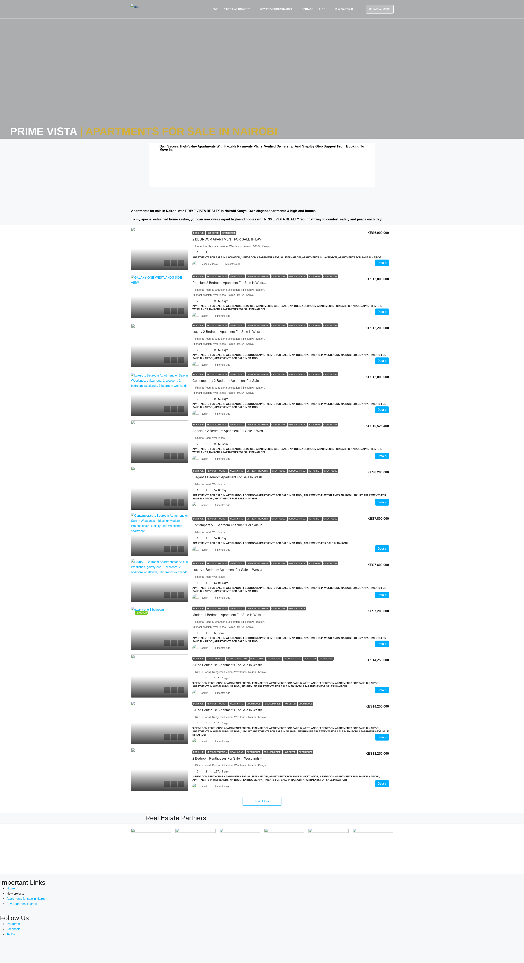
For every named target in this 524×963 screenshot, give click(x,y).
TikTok (11, 934)
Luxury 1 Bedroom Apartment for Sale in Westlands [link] (230, 570)
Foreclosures (216, 659)
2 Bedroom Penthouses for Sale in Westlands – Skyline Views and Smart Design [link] (251, 758)
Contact (307, 9)
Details (382, 262)
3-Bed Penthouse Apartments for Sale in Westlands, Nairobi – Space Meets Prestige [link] (254, 665)
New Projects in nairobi (276, 9)
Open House (229, 233)
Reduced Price (297, 276)
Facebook (13, 929)
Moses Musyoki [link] (210, 264)
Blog (322, 9)
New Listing (237, 276)
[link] (159, 248)
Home (214, 9)
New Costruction (217, 276)
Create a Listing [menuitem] (379, 9)
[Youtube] (16, 950)
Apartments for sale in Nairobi (26, 898)
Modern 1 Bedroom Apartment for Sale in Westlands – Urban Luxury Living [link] (247, 615)
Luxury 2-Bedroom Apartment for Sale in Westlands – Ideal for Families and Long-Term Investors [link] (263, 331)
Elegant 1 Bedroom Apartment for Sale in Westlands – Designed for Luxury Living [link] (252, 477)
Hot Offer (213, 233)
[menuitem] (341, 9)
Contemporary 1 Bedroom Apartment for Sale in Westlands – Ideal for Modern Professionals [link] (259, 525)
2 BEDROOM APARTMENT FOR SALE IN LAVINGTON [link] (233, 239)
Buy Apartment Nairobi (22, 903)
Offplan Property (258, 276)
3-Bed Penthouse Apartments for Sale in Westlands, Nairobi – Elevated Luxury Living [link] (254, 710)
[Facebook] (5, 950)
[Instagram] (27, 950)
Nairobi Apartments (237, 9)
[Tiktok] (38, 950)
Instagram (13, 924)
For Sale (198, 233)
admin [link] (204, 315)
